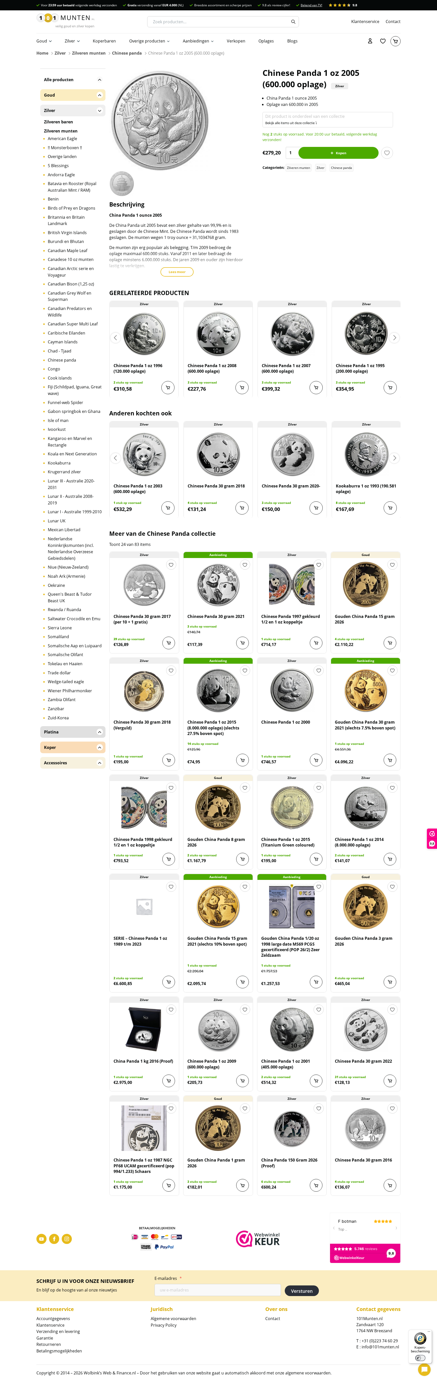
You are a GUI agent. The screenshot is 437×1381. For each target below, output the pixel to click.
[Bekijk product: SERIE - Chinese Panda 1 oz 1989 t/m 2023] (144, 906)
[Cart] (395, 41)
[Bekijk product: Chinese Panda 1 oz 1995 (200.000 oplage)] (366, 333)
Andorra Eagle (61, 174)
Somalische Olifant (65, 654)
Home (42, 53)
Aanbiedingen (196, 41)
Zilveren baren (58, 122)
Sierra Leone (60, 628)
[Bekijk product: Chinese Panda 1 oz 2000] (291, 690)
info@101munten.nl (380, 1347)
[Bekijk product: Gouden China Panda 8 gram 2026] (218, 807)
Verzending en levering (58, 1331)
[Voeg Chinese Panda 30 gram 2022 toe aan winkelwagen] (390, 1081)
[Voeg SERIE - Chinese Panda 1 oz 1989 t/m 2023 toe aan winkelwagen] (168, 982)
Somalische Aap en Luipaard (75, 646)
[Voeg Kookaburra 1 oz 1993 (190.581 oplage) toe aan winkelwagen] (390, 508)
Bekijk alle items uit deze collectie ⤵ (291, 123)
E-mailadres (168, 1278)
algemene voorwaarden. (308, 1373)
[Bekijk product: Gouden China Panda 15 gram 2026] (365, 584)
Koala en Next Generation (72, 454)
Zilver (70, 41)
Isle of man (58, 420)
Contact (393, 21)
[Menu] (429, 1333)
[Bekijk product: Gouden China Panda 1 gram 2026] (218, 1128)
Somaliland (58, 636)
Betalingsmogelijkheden (59, 1351)
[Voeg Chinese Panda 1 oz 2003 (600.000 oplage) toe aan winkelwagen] (167, 508)
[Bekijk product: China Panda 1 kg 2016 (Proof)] (144, 1029)
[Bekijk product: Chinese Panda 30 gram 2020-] (292, 454)
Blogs (292, 41)
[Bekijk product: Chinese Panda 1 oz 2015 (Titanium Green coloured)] (291, 807)
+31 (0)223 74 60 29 (380, 1341)
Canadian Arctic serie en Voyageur (71, 272)
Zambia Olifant (62, 699)
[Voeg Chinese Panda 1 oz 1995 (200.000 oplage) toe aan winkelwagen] (390, 387)
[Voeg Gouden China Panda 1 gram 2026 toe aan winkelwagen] (242, 1185)
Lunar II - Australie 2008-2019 (71, 500)
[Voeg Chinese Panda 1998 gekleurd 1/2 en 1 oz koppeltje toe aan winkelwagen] (168, 859)
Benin (53, 199)
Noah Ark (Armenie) (66, 576)
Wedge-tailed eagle (66, 681)
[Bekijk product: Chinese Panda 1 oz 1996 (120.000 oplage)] (144, 333)
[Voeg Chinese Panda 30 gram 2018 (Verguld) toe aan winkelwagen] (168, 760)
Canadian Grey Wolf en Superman (69, 296)
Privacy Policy (164, 1325)
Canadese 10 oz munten (71, 259)
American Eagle (62, 138)
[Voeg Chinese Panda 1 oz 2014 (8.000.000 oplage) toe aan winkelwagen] (390, 859)
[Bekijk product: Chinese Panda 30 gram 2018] (218, 454)
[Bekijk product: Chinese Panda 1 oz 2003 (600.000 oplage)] (144, 454)
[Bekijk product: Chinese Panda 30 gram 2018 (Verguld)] (144, 690)
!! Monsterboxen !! (65, 147)
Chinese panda (127, 53)
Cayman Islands (63, 342)
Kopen (341, 153)
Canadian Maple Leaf (67, 250)
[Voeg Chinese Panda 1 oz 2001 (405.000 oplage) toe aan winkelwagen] (316, 1081)
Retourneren (48, 1344)
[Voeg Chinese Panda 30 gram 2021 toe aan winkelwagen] (242, 643)
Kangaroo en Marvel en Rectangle (70, 442)
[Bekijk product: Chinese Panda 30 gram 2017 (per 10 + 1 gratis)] (144, 584)
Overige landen (62, 156)
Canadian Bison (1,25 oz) (71, 284)
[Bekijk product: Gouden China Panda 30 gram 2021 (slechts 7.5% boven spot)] (365, 690)
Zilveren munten (89, 53)
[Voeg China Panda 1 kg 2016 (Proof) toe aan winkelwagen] (168, 1081)
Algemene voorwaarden (173, 1318)
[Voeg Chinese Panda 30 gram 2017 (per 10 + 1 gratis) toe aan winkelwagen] (168, 643)
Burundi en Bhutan (66, 241)
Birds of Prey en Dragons (71, 208)
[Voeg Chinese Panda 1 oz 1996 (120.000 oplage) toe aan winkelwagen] (167, 387)
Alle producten (59, 79)
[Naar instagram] (67, 1239)
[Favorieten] (383, 41)
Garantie (44, 1338)
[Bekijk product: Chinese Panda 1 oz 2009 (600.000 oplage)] (218, 1029)
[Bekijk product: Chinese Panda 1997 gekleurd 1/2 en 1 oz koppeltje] (291, 584)
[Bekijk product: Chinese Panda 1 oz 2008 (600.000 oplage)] (218, 333)
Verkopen (236, 41)
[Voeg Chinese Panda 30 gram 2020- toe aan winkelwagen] (316, 508)
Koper (50, 747)
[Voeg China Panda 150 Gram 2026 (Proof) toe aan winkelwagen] (316, 1185)
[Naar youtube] (41, 1239)
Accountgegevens (53, 1318)
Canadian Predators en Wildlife (70, 312)
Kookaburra (59, 463)
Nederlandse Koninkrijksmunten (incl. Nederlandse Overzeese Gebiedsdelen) (71, 548)
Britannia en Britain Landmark (66, 220)
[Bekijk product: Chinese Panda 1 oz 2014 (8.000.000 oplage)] (365, 807)
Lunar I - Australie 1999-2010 (75, 512)
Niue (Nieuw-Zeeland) (68, 567)
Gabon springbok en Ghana (74, 411)
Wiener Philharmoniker (70, 691)
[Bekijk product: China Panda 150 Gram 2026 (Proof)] (291, 1128)
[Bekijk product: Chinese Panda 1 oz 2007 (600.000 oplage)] (292, 333)
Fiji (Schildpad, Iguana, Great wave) (75, 390)
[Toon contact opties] (424, 1369)
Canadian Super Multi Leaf (73, 324)
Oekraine (56, 585)
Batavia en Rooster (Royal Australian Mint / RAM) (72, 187)
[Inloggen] (370, 41)
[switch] (420, 1358)
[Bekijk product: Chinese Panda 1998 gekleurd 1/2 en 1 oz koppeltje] (144, 807)
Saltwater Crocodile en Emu (74, 618)
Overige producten (147, 41)
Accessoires (55, 763)
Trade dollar (59, 673)
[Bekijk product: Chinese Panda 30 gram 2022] (365, 1029)
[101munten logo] (65, 21)
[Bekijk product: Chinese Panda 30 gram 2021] (218, 584)
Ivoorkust (57, 429)
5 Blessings (58, 165)
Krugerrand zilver (64, 472)
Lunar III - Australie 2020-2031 (71, 484)
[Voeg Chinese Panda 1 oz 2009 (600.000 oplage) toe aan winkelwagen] (242, 1081)
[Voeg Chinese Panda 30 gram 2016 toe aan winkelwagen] (390, 1185)
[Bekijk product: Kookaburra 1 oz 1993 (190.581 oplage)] (366, 454)
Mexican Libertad (64, 529)
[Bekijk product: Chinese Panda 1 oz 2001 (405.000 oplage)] (291, 1029)
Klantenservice (365, 21)
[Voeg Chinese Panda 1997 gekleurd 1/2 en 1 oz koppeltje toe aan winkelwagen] (316, 643)
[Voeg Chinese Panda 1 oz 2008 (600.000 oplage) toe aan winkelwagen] (242, 387)
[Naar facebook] (54, 1239)
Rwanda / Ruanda (64, 609)
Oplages (266, 41)
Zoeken (293, 21)
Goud (41, 41)
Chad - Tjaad (59, 351)
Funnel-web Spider (65, 402)
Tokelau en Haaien (65, 663)
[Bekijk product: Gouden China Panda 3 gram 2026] (365, 906)
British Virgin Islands (67, 232)
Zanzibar (56, 708)
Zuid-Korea (58, 718)
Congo (54, 369)
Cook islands (60, 378)
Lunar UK (56, 521)
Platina (51, 732)
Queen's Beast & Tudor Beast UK (70, 597)
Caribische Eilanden (66, 333)
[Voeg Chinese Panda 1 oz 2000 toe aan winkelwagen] (316, 760)
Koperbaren (104, 41)
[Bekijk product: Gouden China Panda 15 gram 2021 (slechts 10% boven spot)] (218, 906)
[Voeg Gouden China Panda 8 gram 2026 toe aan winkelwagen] (242, 859)
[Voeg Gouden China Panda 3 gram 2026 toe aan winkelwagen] (390, 982)
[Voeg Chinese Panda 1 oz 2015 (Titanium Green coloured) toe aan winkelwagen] (316, 859)
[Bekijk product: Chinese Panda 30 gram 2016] (365, 1128)
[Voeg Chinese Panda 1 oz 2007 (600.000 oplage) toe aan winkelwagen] (316, 387)
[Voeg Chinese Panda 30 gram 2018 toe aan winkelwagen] (242, 508)
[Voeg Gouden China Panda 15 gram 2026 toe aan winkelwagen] (390, 643)
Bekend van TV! (311, 5)
